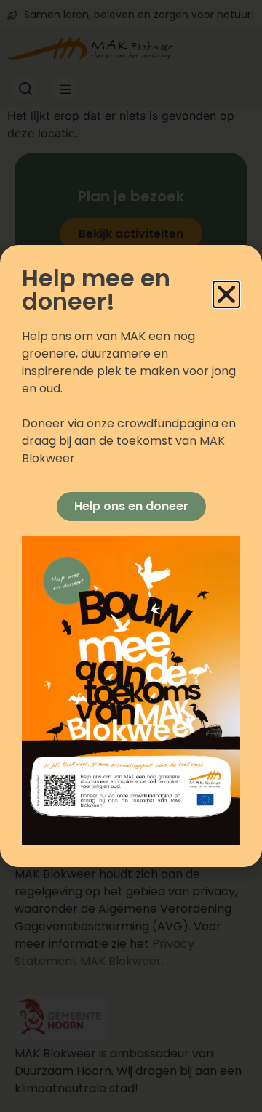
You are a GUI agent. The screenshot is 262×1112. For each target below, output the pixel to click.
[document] (131, 556)
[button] (226, 294)
